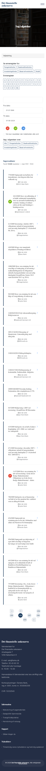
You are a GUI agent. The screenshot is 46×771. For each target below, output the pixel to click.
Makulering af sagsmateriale (14, 710)
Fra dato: (6, 105)
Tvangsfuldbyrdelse (11, 718)
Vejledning (7, 56)
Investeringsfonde (10, 71)
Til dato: (6, 116)
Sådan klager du (9, 734)
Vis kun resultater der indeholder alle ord (22, 134)
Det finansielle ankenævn (9, 4)
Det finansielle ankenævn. (20, 763)
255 (11, 615)
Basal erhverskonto (26, 71)
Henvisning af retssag (11, 721)
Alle (17, 88)
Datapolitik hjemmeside (12, 714)
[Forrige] (12, 611)
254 (38, 611)
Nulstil (38, 71)
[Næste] (34, 620)
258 (38, 615)
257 (29, 615)
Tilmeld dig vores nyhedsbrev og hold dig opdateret (23, 747)
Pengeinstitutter (9, 67)
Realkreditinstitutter (25, 67)
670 (25, 620)
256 (20, 615)
